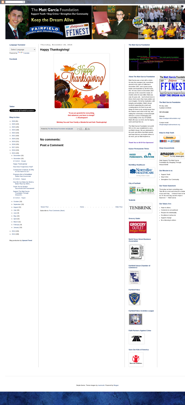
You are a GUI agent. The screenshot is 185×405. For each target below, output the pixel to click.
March (16, 222)
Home (82, 207)
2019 (13, 141)
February (17, 224)
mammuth (101, 385)
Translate (26, 53)
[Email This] (78, 129)
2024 (13, 127)
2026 (13, 121)
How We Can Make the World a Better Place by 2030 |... (23, 183)
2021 (13, 135)
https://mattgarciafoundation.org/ (169, 118)
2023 (13, 130)
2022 (13, 133)
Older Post (118, 207)
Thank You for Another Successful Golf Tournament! (23, 187)
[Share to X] (83, 129)
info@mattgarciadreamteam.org (169, 124)
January (16, 227)
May (15, 216)
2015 (13, 153)
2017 (13, 147)
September (17, 204)
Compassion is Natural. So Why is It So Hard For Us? (23, 170)
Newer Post (44, 207)
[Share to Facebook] (86, 129)
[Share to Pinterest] (88, 129)
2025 (13, 124)
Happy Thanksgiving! (20, 164)
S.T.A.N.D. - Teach (19, 198)
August (16, 207)
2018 (13, 144)
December (17, 155)
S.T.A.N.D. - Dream (19, 161)
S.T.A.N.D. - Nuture (19, 179)
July (15, 210)
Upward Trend (27, 240)
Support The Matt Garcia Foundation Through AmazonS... (21, 193)
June (15, 213)
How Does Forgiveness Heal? (23, 167)
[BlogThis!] (81, 129)
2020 (13, 138)
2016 (13, 150)
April (15, 219)
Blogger (116, 385)
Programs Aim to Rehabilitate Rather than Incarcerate (22, 175)
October (16, 201)
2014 (13, 231)
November (17, 158)
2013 (13, 234)
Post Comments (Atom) (57, 210)
